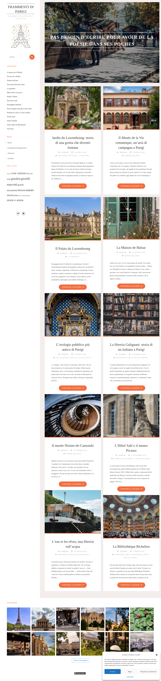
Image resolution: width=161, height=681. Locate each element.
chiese (9, 173)
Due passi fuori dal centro (16, 84)
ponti (20, 195)
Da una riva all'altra (13, 76)
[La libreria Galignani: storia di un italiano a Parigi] (131, 321)
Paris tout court (12, 101)
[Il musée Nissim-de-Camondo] (73, 422)
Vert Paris (10, 129)
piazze (16, 195)
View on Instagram (80, 660)
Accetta (112, 671)
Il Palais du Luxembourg (72, 248)
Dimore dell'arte (12, 80)
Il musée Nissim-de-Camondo (73, 445)
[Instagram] (23, 213)
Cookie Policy (130, 676)
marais (30, 190)
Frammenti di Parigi (21, 9)
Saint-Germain (12, 121)
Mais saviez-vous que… (15, 92)
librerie (21, 190)
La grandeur (11, 88)
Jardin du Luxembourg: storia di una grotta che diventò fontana (73, 143)
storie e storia (15, 200)
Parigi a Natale (12, 96)
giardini (15, 178)
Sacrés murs (11, 117)
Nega (130, 671)
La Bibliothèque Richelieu (131, 546)
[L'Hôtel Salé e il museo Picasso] (131, 422)
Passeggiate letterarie (14, 105)
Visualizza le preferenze (148, 671)
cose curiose (18, 173)
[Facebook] (18, 213)
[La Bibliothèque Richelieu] (131, 523)
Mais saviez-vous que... (68, 156)
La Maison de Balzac (131, 247)
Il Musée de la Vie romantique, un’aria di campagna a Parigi (131, 143)
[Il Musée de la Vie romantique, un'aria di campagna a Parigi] (131, 114)
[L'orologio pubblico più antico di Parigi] (73, 321)
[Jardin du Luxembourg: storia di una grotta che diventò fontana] (73, 114)
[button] (157, 655)
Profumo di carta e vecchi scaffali (18, 113)
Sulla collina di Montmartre (16, 125)
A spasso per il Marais (14, 72)
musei (10, 195)
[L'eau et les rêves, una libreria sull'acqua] (73, 518)
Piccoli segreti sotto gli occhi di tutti (19, 109)
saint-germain (26, 195)
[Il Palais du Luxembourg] (73, 225)
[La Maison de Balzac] (131, 217)
